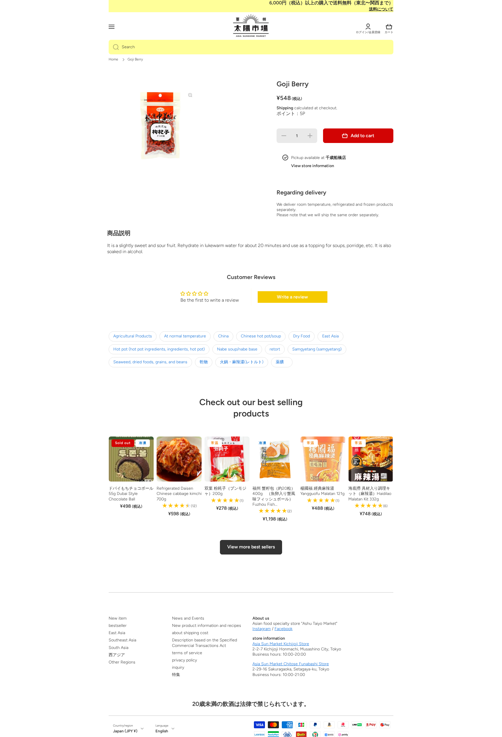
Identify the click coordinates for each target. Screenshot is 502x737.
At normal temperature (185, 336)
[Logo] (251, 26)
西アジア (117, 654)
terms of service (187, 652)
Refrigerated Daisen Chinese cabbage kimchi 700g (179, 493)
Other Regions (122, 662)
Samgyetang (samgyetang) (317, 349)
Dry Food (301, 336)
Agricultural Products (132, 336)
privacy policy (184, 660)
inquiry (178, 667)
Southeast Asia (122, 640)
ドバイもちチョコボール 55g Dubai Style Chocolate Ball (131, 493)
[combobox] (251, 47)
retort (275, 349)
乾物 (204, 361)
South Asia (118, 647)
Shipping (285, 107)
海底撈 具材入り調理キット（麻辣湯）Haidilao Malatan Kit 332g (369, 493)
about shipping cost (190, 632)
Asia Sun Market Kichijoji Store (280, 643)
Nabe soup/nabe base (237, 349)
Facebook (284, 628)
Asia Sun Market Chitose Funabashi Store (290, 663)
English (161, 731)
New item (118, 618)
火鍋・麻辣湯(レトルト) (241, 361)
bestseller (118, 625)
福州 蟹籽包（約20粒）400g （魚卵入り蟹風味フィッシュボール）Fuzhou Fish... (273, 496)
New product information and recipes (206, 625)
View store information (312, 165)
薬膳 (282, 361)
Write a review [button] (292, 297)
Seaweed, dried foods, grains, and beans (150, 361)
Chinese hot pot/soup (261, 336)
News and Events (188, 618)
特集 (176, 674)
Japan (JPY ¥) (125, 731)
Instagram (261, 628)
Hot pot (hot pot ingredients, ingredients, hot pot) (159, 349)
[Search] (114, 47)
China (223, 336)
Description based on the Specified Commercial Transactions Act (204, 643)
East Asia (330, 336)
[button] (389, 27)
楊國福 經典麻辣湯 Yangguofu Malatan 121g (322, 491)
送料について (381, 9)
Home (113, 59)
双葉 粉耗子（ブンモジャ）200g (225, 491)
